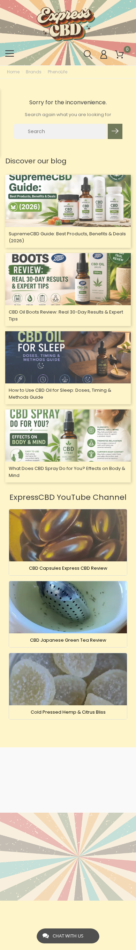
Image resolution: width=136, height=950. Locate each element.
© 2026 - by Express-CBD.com (68, 909)
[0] (119, 55)
